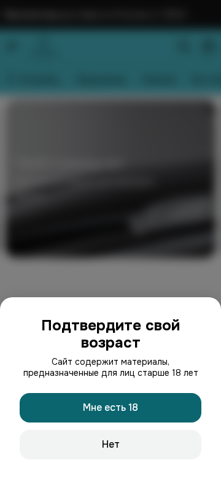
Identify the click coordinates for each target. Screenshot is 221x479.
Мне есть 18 (110, 407)
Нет (111, 444)
